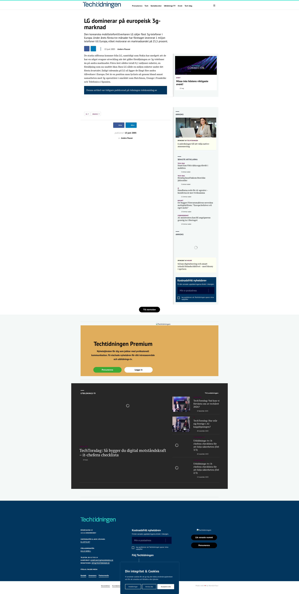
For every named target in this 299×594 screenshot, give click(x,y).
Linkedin (143, 561)
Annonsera (92, 575)
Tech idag (188, 6)
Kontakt (83, 575)
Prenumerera (137, 6)
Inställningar (133, 587)
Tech (146, 6)
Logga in (138, 369)
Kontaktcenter (156, 6)
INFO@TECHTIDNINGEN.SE (101, 563)
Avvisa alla (149, 587)
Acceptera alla (166, 587)
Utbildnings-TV (170, 6)
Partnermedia (104, 575)
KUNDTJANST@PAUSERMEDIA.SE (102, 560)
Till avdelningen (211, 393)
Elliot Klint (85, 542)
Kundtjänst (116, 586)
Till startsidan (149, 309)
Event (180, 6)
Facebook (135, 561)
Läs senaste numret (204, 537)
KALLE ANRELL (86, 551)
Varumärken (105, 586)
